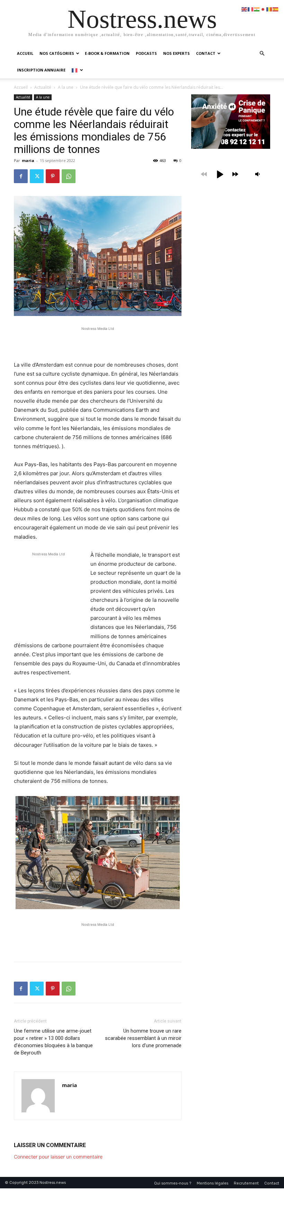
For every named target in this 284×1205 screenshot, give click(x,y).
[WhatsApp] (69, 176)
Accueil (25, 53)
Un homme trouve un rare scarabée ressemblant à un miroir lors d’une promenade (143, 1038)
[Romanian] (269, 9)
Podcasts (146, 53)
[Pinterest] (53, 176)
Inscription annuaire (41, 69)
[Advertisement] (98, 342)
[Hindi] (257, 9)
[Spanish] (276, 9)
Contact (205, 53)
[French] (77, 69)
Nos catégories (56, 53)
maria (28, 160)
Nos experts (176, 53)
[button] (262, 53)
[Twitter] (37, 176)
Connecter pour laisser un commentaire (58, 1157)
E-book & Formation (107, 53)
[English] (244, 9)
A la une (65, 87)
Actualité (42, 87)
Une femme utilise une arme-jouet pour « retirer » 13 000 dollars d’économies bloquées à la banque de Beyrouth (53, 1042)
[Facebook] (21, 176)
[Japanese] (263, 9)
